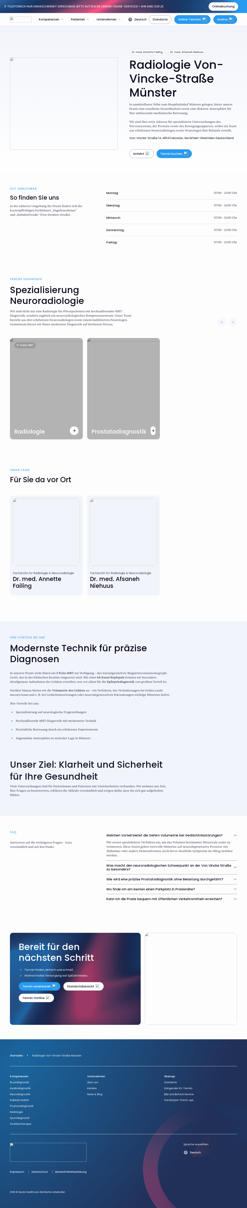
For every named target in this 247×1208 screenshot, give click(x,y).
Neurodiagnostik (20, 1094)
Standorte (160, 19)
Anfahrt (138, 154)
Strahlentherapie (20, 1124)
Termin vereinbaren (36, 986)
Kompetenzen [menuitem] (49, 19)
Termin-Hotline (33, 998)
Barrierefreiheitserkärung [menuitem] (70, 1172)
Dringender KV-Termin (178, 1088)
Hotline (222, 19)
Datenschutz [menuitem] (40, 1172)
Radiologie (16, 1112)
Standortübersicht (80, 986)
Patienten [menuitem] (78, 19)
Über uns (92, 1082)
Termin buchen (171, 154)
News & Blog (94, 1094)
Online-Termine (189, 19)
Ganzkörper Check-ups (178, 1100)
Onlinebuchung (223, 6)
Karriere (92, 1088)
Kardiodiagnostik (20, 1088)
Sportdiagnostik (19, 1118)
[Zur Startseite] (21, 19)
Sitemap (169, 1076)
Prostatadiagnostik (21, 1106)
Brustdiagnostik (19, 1082)
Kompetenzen (19, 1076)
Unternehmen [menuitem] (106, 19)
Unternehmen (96, 1076)
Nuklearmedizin (19, 1100)
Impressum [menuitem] (17, 1172)
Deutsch (141, 19)
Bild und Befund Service (179, 1094)
